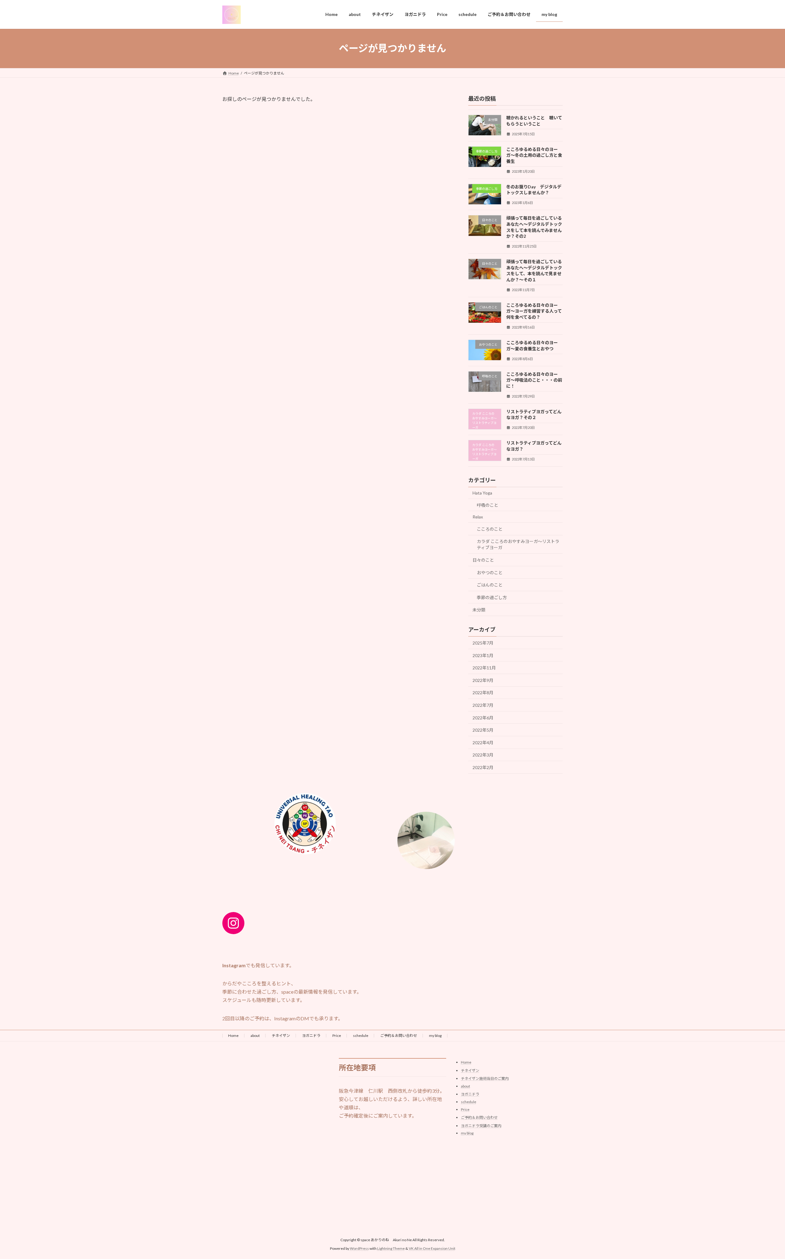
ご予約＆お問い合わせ (398, 1035)
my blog (435, 1035)
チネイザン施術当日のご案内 (485, 1078)
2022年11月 (484, 667)
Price (336, 1035)
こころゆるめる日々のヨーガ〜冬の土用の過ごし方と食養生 (534, 155)
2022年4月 (483, 742)
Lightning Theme (391, 1248)
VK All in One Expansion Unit (432, 1248)
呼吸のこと (487, 504)
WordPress (359, 1248)
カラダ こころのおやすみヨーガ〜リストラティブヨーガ (518, 544)
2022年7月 (483, 705)
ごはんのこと (490, 584)
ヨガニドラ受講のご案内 (481, 1125)
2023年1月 (483, 655)
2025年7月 (483, 642)
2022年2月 (483, 767)
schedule (360, 1035)
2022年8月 (483, 692)
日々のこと (483, 560)
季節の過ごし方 (492, 597)
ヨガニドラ (311, 1035)
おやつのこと (490, 572)
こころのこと (490, 528)
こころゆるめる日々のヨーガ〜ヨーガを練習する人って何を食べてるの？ (534, 310)
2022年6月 (483, 717)
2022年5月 (483, 730)
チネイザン (281, 1035)
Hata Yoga (482, 492)
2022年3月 (483, 754)
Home (233, 1035)
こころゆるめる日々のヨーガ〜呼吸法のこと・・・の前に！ (534, 379)
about (255, 1035)
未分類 (479, 609)
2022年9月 (483, 680)
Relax (478, 516)
